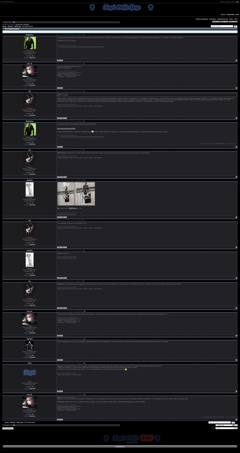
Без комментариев (27, 26)
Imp (29, 91)
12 (84, 363)
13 (84, 394)
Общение (10, 26)
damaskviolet (19, 24)
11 (84, 338)
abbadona (30, 180)
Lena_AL (29, 63)
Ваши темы (17, 26)
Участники (212, 19)
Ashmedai (29, 338)
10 (84, 311)
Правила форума (222, 19)
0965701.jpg (72, 208)
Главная (223, 14)
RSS (237, 1)
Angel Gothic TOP (131, 442)
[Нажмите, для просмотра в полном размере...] (76, 193)
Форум (4, 26)
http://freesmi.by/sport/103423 (66, 128)
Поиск (231, 19)
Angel (29, 363)
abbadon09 (26, 24)
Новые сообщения (202, 19)
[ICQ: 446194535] (65, 118)
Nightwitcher (29, 34)
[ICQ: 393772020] (65, 217)
